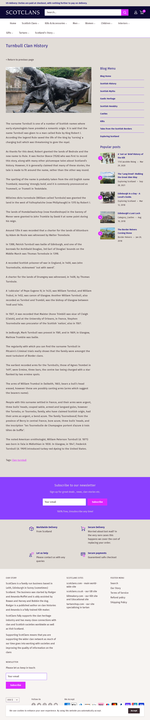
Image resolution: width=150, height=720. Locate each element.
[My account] (135, 12)
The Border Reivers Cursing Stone (127, 231)
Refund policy (117, 597)
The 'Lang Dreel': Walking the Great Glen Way (130, 176)
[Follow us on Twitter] (39, 705)
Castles (103, 113)
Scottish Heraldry (108, 106)
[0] (142, 12)
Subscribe (97, 502)
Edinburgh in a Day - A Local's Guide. (129, 195)
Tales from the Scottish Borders (116, 128)
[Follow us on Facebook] (33, 705)
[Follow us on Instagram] (45, 705)
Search (114, 583)
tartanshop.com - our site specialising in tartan (80, 606)
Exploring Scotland (109, 136)
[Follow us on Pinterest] (50, 705)
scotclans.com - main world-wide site (82, 585)
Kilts (102, 121)
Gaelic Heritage (107, 98)
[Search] (124, 12)
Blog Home (105, 76)
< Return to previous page (20, 59)
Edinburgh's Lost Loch (129, 213)
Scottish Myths (107, 91)
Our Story (115, 588)
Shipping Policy (118, 602)
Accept (134, 710)
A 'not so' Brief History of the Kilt (130, 156)
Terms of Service (119, 592)
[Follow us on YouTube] (56, 705)
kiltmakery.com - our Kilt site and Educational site (82, 598)
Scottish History (108, 83)
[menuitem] (11, 23)
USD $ (10, 700)
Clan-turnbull (19, 460)
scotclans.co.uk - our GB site (82, 591)
